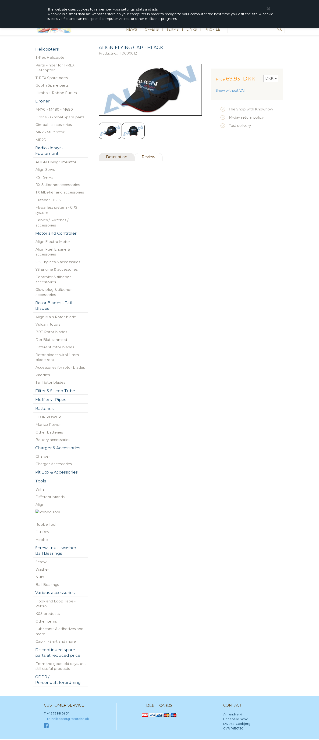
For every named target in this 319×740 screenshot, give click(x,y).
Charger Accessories (53, 464)
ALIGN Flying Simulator (55, 162)
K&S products (47, 613)
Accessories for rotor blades (60, 367)
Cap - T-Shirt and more (55, 641)
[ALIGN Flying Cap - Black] (110, 131)
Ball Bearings (47, 584)
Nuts (39, 577)
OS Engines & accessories (57, 262)
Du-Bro (42, 532)
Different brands (49, 497)
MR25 (40, 140)
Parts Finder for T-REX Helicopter (54, 67)
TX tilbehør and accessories (59, 192)
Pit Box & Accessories (56, 472)
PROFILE (212, 29)
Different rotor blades (54, 347)
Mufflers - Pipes (50, 399)
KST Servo (44, 177)
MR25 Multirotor (49, 132)
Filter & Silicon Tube (55, 390)
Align (39, 504)
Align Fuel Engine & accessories (52, 251)
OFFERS (152, 29)
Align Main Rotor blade (55, 317)
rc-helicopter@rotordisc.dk (68, 719)
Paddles (42, 375)
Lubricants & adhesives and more (59, 631)
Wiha (40, 489)
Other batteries (49, 432)
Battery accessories (52, 439)
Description (116, 157)
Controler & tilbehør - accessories (54, 279)
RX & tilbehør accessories (57, 184)
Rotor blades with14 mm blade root (57, 357)
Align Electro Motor (52, 241)
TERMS (173, 29)
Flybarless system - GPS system (56, 210)
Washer (42, 569)
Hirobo (41, 539)
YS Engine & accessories (56, 269)
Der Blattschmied (51, 339)
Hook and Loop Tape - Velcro (55, 603)
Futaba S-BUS (48, 200)
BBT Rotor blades (51, 332)
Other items (46, 621)
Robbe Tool (45, 524)
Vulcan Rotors (47, 324)
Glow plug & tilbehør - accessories (54, 292)
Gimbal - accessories (53, 124)
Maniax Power (48, 424)
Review (148, 157)
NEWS (131, 29)
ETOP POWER (48, 417)
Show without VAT (231, 90)
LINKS (191, 29)
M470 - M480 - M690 (54, 109)
